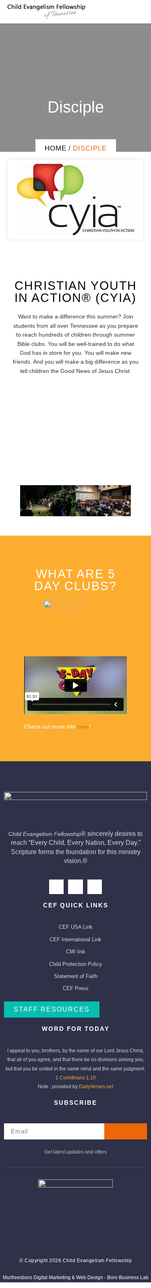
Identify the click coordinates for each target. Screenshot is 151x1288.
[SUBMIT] (125, 1131)
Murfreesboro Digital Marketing (36, 1277)
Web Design (89, 1277)
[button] (75, 425)
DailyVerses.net (96, 1086)
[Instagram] (75, 887)
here (83, 726)
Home (55, 148)
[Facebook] (56, 887)
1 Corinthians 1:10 (76, 1078)
